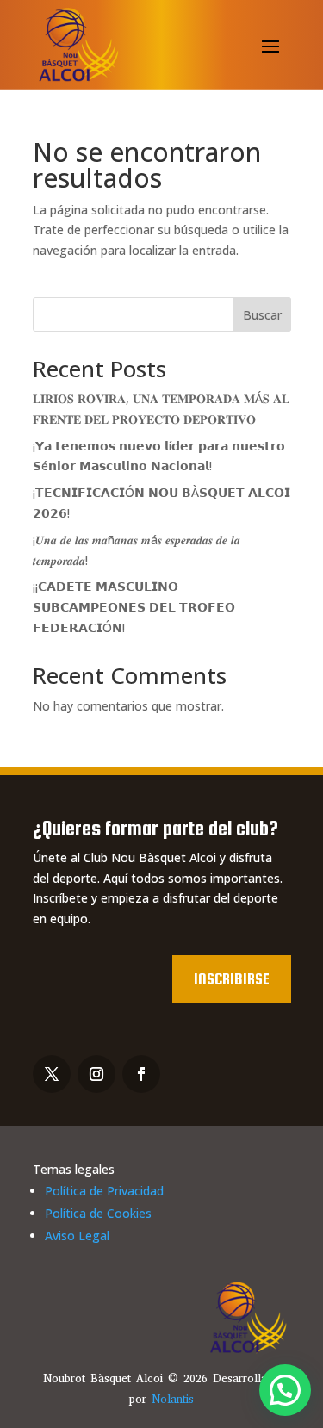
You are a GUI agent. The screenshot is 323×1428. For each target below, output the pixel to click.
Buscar (262, 315)
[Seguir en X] (52, 1074)
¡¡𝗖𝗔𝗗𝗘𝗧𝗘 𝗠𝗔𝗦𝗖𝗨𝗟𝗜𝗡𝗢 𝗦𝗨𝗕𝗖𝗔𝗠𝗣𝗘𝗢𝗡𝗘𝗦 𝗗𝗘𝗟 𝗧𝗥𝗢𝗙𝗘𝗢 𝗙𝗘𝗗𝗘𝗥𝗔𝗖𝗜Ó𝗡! (134, 607)
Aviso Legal (77, 1235)
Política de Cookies (98, 1213)
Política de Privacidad (104, 1191)
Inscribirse (232, 979)
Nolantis (173, 1399)
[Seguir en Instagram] (96, 1074)
